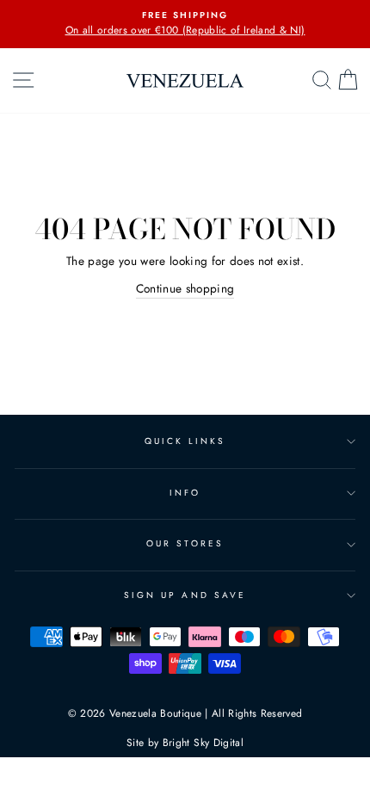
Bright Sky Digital (203, 742)
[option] (185, 24)
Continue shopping (185, 288)
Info (185, 492)
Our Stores (185, 543)
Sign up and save (185, 595)
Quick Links (185, 441)
